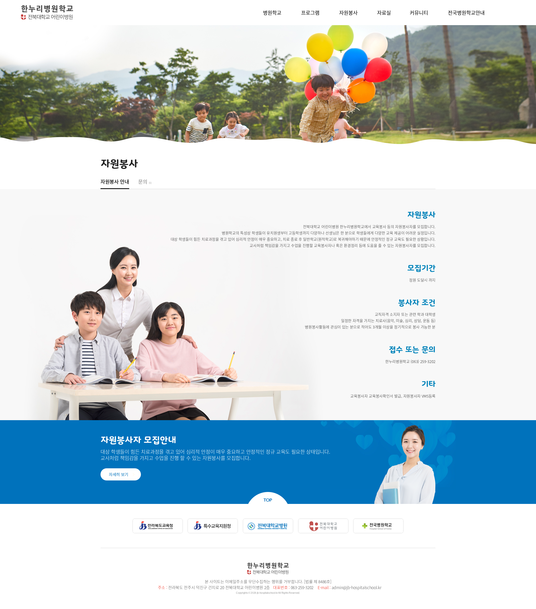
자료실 (384, 12)
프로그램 (310, 12)
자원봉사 (348, 12)
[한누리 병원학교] (47, 7)
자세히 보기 (118, 474)
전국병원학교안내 (466, 12)
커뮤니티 (419, 12)
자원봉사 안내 (114, 181)
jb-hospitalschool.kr (267, 592)
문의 (144, 181)
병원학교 (272, 12)
